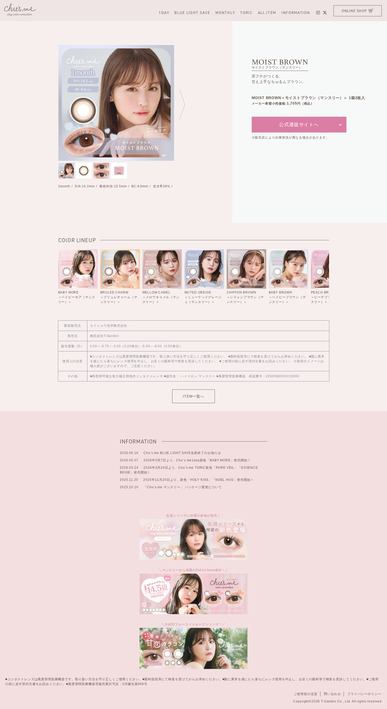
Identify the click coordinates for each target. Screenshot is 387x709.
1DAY (164, 12)
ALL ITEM (267, 12)
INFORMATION (295, 12)
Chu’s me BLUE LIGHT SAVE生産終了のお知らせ (170, 453)
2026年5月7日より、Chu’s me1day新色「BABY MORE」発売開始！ (185, 460)
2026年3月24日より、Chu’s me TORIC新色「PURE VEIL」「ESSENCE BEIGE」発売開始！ (189, 470)
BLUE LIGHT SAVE (192, 12)
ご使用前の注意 (305, 694)
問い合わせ (332, 694)
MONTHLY (225, 12)
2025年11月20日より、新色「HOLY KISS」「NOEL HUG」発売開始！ (187, 480)
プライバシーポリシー (364, 694)
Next (182, 104)
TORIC (246, 12)
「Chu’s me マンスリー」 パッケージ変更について (171, 487)
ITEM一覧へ (193, 396)
